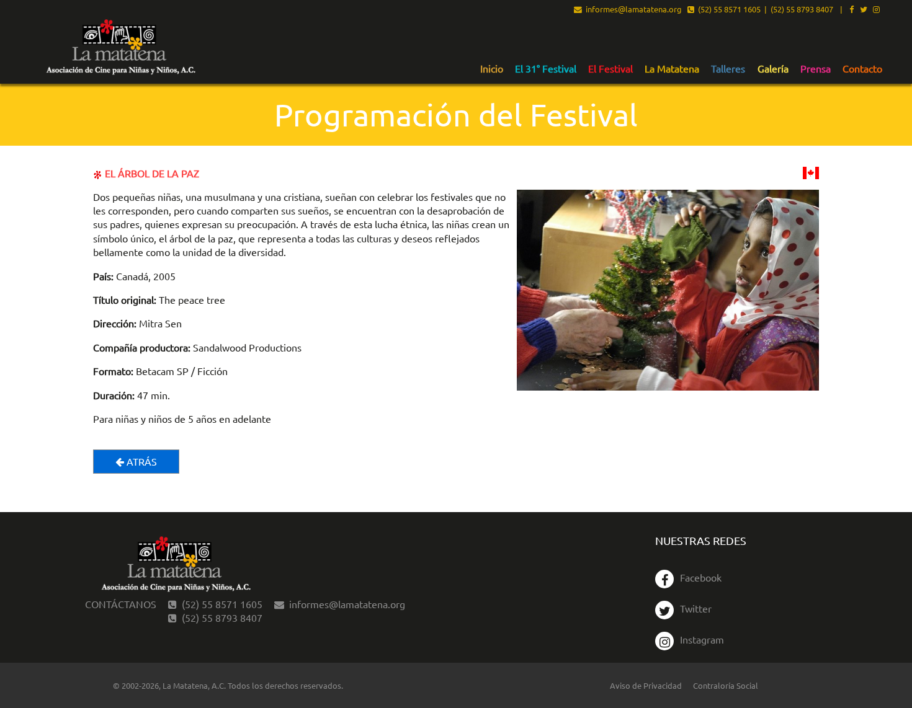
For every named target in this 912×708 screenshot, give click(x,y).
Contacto (862, 68)
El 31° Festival (545, 68)
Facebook (701, 577)
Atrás (140, 461)
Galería (773, 68)
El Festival (610, 68)
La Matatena (672, 68)
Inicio (491, 68)
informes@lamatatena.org (632, 10)
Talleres (728, 68)
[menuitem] (491, 68)
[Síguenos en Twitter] (863, 10)
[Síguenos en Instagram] (876, 10)
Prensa (815, 68)
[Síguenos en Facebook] (851, 10)
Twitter (696, 608)
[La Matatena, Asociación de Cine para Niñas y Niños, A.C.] (120, 47)
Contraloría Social (725, 685)
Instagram (702, 639)
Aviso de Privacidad (646, 685)
